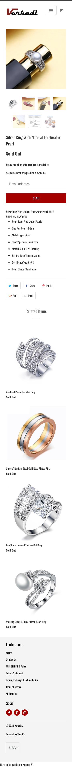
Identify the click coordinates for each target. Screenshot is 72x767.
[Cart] (61, 10)
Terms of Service (13, 687)
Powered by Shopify (15, 734)
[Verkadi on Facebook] (9, 712)
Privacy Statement (14, 673)
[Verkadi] (22, 12)
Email (30, 296)
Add (14, 296)
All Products (11, 694)
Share (32, 285)
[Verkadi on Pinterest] (17, 712)
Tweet (15, 285)
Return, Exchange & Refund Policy (22, 680)
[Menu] (51, 10)
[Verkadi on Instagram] (25, 712)
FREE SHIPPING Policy (16, 666)
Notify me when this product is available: (27, 165)
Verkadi (18, 725)
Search (9, 653)
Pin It (48, 285)
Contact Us (11, 659)
